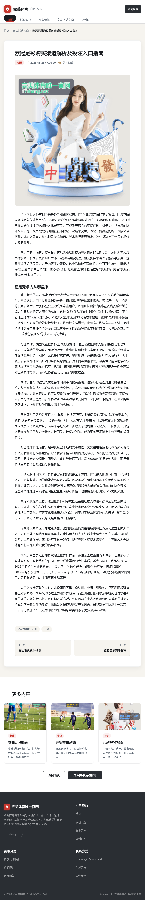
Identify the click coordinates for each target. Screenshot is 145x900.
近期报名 (9, 867)
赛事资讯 (44, 20)
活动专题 (25, 20)
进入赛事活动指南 (84, 775)
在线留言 (81, 867)
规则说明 (87, 20)
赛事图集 (9, 876)
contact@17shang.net (89, 859)
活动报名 (133, 9)
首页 (10, 20)
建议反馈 (81, 876)
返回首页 (54, 775)
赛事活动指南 (65, 20)
